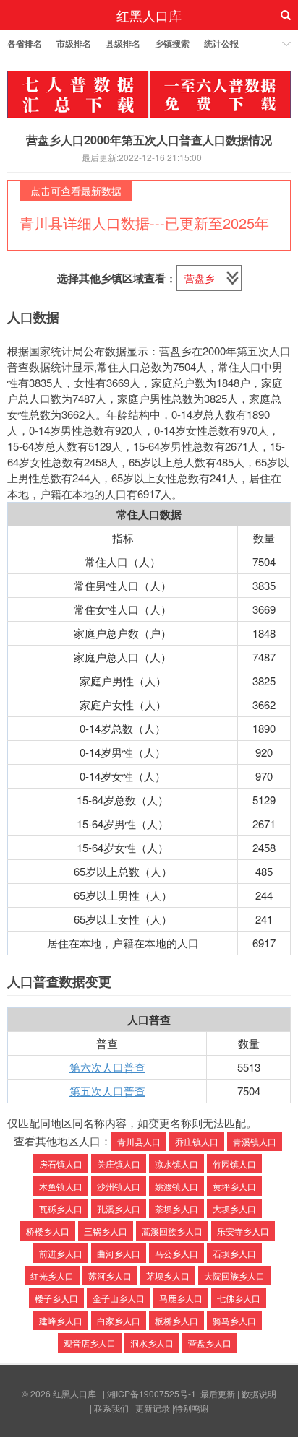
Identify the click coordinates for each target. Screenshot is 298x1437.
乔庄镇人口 (196, 1141)
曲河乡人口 (118, 1253)
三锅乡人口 (105, 1231)
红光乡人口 (52, 1275)
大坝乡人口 (234, 1208)
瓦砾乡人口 (60, 1208)
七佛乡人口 (238, 1298)
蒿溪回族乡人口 (172, 1231)
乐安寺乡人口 (243, 1231)
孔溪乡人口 (118, 1208)
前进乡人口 (60, 1253)
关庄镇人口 (118, 1164)
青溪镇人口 (254, 1141)
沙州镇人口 (118, 1186)
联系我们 (111, 1408)
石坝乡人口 (234, 1253)
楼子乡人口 (56, 1298)
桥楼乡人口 (47, 1231)
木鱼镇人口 (60, 1186)
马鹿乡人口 (181, 1298)
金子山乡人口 (119, 1298)
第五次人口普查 (107, 1090)
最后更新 (217, 1393)
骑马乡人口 (234, 1320)
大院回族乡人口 (234, 1275)
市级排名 (73, 43)
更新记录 (152, 1408)
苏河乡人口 (110, 1275)
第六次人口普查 (107, 1067)
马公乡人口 (176, 1253)
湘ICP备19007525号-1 (151, 1393)
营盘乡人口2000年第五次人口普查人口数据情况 (149, 139)
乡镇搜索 (172, 43)
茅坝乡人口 (168, 1275)
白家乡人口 (118, 1320)
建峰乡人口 (60, 1320)
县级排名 (123, 43)
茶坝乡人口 (176, 1208)
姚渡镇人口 (176, 1186)
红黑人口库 (149, 15)
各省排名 (24, 43)
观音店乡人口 (90, 1343)
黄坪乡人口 (234, 1186)
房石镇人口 (60, 1164)
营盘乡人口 (209, 1343)
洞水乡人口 (152, 1343)
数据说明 (259, 1393)
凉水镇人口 (176, 1164)
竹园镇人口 (234, 1164)
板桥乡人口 (176, 1320)
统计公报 (221, 43)
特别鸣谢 (191, 1408)
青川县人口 (139, 1141)
